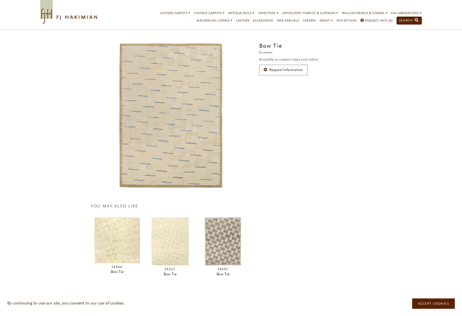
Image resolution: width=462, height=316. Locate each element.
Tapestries (267, 13)
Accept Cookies (433, 304)
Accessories (263, 20)
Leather (242, 20)
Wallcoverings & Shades (363, 13)
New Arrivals (288, 20)
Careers (309, 20)
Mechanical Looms (213, 20)
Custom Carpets (174, 13)
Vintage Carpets (208, 13)
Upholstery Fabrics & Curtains (309, 13)
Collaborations (405, 13)
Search (406, 20)
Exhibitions (347, 20)
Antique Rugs (240, 13)
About (325, 20)
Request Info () (378, 20)
